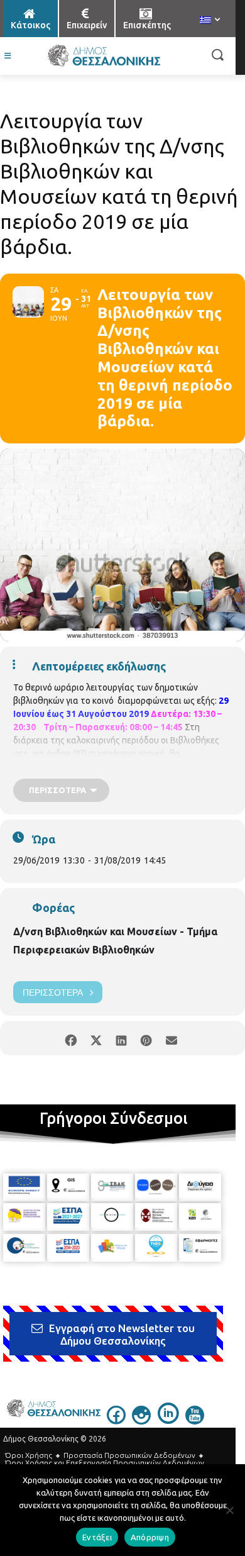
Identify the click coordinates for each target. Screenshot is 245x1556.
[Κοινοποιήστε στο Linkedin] (121, 1038)
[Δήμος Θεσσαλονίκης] (103, 56)
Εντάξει (97, 1537)
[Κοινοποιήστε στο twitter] (96, 1038)
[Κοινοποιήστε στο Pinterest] (146, 1038)
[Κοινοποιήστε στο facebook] (71, 1038)
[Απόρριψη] (229, 1510)
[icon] (116, 1421)
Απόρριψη (150, 1537)
